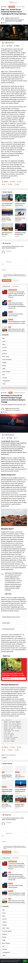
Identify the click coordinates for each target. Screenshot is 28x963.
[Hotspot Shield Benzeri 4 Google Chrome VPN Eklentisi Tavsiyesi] (7, 215)
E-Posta (4, 270)
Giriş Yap (16, 280)
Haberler (4, 350)
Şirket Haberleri (6, 371)
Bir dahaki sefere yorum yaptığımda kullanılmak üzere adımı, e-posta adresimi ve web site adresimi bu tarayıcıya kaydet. (15, 275)
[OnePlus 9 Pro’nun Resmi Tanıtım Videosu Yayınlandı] (20, 201)
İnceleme (4, 353)
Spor (3, 374)
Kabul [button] (25, 960)
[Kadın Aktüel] (13, 2)
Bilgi (3, 338)
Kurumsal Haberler (7, 359)
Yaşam (4, 383)
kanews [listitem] (4, 757)
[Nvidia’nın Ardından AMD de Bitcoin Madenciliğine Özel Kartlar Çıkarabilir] (14, 669)
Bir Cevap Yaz (7, 243)
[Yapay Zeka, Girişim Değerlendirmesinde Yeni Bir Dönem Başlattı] (7, 787)
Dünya (3, 341)
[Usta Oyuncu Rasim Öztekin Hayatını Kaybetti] (14, 314)
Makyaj (4, 365)
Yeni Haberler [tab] (15, 286)
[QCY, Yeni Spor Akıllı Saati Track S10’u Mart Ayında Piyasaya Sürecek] (7, 201)
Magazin (4, 362)
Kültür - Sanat (5, 356)
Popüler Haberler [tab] (6, 286)
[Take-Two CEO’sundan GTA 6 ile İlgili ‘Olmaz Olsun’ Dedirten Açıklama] (20, 772)
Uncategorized (6, 380)
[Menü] (2, 2)
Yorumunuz (9, 251)
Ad (3, 264)
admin (7, 18)
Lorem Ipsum (5, 463)
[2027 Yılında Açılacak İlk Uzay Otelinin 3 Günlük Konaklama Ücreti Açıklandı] (7, 801)
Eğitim (3, 344)
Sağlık (3, 368)
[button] (26, 2)
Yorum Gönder (6, 280)
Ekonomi (4, 347)
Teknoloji (4, 377)
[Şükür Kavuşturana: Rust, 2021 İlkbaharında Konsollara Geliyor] (7, 230)
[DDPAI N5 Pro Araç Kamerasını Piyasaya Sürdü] (20, 215)
